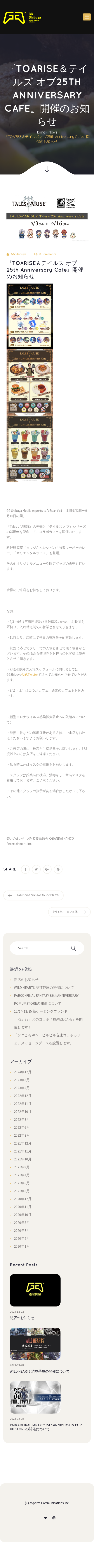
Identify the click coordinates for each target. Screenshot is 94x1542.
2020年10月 (22, 1214)
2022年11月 (22, 1103)
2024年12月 (22, 1072)
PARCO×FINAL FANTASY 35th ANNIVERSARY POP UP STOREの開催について (46, 1427)
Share (9, 869)
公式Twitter (29, 674)
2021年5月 (22, 1183)
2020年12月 (22, 1199)
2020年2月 (22, 1238)
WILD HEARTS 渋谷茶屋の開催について (44, 987)
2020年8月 (22, 1222)
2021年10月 (22, 1159)
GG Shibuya (18, 254)
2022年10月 (22, 1111)
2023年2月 (22, 1088)
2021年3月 (22, 1191)
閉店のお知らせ (26, 979)
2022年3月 (22, 1135)
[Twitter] (36, 869)
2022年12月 (22, 1095)
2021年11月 (22, 1151)
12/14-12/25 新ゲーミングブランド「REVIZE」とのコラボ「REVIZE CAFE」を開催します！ (48, 1019)
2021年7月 (22, 1175)
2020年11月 (22, 1206)
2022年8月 (22, 1119)
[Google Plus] (47, 869)
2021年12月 (22, 1143)
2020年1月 (22, 1246)
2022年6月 (22, 1127)
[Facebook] (25, 869)
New (53, 132)
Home (40, 132)
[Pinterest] (58, 869)
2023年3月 (22, 1080)
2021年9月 (22, 1167)
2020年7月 (22, 1230)
